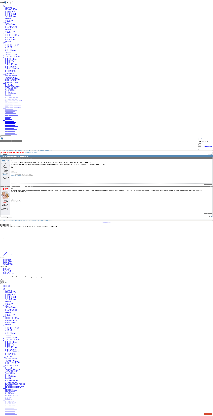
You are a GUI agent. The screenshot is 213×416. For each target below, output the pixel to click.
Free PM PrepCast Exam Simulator (11, 59)
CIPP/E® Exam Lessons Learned (11, 134)
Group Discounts (8, 21)
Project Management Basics (7, 263)
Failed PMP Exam (8, 95)
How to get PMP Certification (10, 90)
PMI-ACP (33, 226)
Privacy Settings (5, 255)
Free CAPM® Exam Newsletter (10, 71)
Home (4, 5)
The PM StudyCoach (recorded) (10, 13)
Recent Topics (8, 141)
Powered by (104, 222)
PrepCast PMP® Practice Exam (8, 273)
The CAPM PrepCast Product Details (11, 37)
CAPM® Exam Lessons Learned (11, 129)
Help (3, 249)
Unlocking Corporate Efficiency (10, 77)
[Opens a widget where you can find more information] (208, 414)
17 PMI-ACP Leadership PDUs (10, 50)
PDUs (4, 43)
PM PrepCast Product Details (10, 8)
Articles (4, 83)
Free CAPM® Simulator (7, 262)
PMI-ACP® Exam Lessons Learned (11, 126)
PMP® (4, 6)
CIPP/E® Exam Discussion (10, 133)
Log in (2, 283)
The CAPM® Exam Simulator (10, 39)
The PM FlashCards (8, 15)
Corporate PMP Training (9, 20)
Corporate (4, 74)
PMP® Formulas (8, 94)
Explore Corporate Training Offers (11, 75)
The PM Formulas (8, 12)
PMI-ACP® (5, 22)
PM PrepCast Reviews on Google (11, 110)
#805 (211, 186)
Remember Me (201, 147)
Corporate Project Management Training (10, 252)
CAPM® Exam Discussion (9, 128)
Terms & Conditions (6, 244)
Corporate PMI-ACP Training (10, 31)
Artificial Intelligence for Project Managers (12, 56)
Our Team (4, 241)
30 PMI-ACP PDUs (8, 49)
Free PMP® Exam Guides (9, 61)
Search (19, 141)
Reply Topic (5, 154)
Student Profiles (7, 118)
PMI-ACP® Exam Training (7, 270)
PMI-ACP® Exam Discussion (10, 125)
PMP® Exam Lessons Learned (10, 122)
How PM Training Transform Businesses (12, 78)
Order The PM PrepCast (9, 7)
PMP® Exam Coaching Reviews (10, 113)
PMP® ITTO (7, 91)
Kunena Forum (108, 222)
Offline (5, 171)
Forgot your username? (208, 146)
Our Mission (5, 242)
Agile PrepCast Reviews (9, 112)
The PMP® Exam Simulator (10, 11)
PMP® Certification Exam (9, 89)
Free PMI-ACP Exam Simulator (10, 66)
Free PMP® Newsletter (7, 259)
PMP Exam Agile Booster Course (11, 9)
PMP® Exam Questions (9, 92)
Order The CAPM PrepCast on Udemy (12, 35)
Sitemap (4, 251)
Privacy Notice (5, 245)
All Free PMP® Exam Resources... (11, 64)
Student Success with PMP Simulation (11, 82)
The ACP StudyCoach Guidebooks (11, 26)
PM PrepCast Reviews (9, 109)
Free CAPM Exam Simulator (10, 70)
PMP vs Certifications (8, 104)
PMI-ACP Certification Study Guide (11, 97)
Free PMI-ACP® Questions (7, 261)
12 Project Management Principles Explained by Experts (15, 383)
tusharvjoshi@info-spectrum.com (16, 175)
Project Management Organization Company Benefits (14, 386)
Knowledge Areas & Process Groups (11, 87)
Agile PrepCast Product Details (10, 24)
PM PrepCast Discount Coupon (8, 254)
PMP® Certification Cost (9, 85)
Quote (210, 184)
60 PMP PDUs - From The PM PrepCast (12, 44)
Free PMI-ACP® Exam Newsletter (11, 67)
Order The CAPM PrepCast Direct (11, 34)
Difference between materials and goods (44, 150)
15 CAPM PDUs (8, 52)
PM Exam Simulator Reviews (10, 111)
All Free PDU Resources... (9, 73)
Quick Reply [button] (205, 184)
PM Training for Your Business (10, 80)
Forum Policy (14, 141)
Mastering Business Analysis (8, 264)
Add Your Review (8, 117)
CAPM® (4, 33)
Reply (208, 184)
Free (3, 57)
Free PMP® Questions (7, 260)
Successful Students (8, 119)
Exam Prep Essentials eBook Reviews (11, 115)
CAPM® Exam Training (7, 271)
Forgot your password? (7, 285)
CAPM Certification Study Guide (11, 99)
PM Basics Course (8, 18)
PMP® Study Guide (8, 84)
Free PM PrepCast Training (9, 58)
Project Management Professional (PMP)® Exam (15, 150)
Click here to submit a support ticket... (32, 152)
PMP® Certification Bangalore (10, 93)
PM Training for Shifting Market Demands (12, 79)
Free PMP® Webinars (9, 63)
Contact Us (5, 248)
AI (3, 55)
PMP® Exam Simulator (7, 268)
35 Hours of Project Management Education (12, 86)
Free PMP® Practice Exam (9, 60)
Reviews (4, 108)
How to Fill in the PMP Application (11, 88)
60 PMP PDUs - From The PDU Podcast (12, 45)
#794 (211, 158)
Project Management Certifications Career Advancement (15, 384)
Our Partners (5, 243)
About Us (4, 240)
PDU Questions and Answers (10, 131)
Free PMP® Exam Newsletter (10, 62)
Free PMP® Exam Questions (10, 123)
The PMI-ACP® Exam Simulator (11, 27)
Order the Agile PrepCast (9, 23)
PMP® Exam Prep (6, 272)
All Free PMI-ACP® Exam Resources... (12, 68)
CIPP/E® (4, 42)
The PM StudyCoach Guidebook (10, 14)
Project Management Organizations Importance (13, 107)
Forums (2, 141)
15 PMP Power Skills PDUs (10, 46)
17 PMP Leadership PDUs (9, 47)
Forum (4, 120)
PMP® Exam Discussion (9, 121)
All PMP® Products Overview (10, 16)
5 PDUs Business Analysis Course (11, 54)
